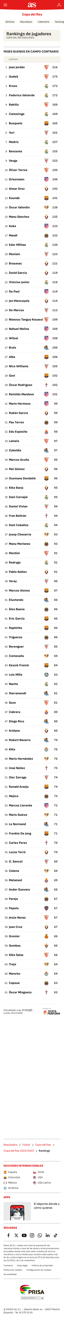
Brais (12, 347)
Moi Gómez (17, 469)
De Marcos (16, 310)
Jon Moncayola (19, 301)
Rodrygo (15, 562)
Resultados (26, 21)
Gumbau (15, 945)
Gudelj (13, 76)
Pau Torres (16, 422)
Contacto (8, 1265)
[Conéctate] (59, 5)
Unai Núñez (17, 768)
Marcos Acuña (19, 460)
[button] (32, 1298)
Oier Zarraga (17, 777)
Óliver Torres (18, 170)
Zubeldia (15, 450)
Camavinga (16, 114)
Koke (12, 226)
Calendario (43, 21)
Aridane (14, 731)
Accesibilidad (10, 1274)
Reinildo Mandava (21, 394)
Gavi (12, 375)
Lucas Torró (17, 852)
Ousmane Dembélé (22, 478)
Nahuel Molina (19, 329)
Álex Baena (17, 609)
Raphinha (15, 628)
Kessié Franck (19, 665)
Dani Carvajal (18, 497)
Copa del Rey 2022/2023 (19, 1151)
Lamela (14, 441)
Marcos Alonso (19, 590)
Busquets (15, 123)
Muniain (14, 254)
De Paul (14, 291)
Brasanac (15, 263)
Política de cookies (13, 1270)
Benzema (15, 151)
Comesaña (16, 656)
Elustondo (16, 600)
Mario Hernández (21, 759)
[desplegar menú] (5, 4)
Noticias (10, 21)
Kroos (13, 86)
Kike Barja (16, 488)
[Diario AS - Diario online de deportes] (32, 5)
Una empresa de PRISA (32, 1289)
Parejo (13, 899)
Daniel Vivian (18, 506)
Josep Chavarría (20, 534)
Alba (12, 357)
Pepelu (14, 908)
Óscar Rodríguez (20, 385)
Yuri (11, 133)
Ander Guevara (19, 889)
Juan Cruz (15, 927)
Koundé (14, 198)
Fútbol (26, 1145)
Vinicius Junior (19, 282)
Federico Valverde (22, 95)
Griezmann (16, 179)
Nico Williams (18, 366)
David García (18, 273)
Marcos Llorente (20, 805)
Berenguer (16, 646)
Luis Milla (15, 674)
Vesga (13, 161)
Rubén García (18, 413)
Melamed (15, 880)
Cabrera (14, 712)
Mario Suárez (18, 815)
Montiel (14, 553)
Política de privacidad (42, 1265)
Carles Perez (18, 843)
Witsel (13, 338)
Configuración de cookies (38, 1270)
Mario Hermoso (20, 404)
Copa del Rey (32, 14)
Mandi (13, 235)
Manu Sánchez (19, 217)
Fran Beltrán (17, 516)
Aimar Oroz (17, 189)
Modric (14, 142)
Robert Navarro (20, 740)
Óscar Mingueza (20, 992)
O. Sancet (16, 861)
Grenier (14, 936)
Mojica (13, 796)
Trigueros (15, 637)
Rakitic (14, 104)
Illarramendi (17, 693)
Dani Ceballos (18, 525)
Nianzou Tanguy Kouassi (26, 319)
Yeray (13, 581)
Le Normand (17, 824)
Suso (12, 703)
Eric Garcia (17, 618)
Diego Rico (16, 721)
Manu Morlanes (19, 544)
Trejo (12, 964)
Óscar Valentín (19, 207)
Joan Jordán (17, 67)
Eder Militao (17, 245)
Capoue (14, 983)
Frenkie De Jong (20, 833)
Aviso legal (22, 1265)
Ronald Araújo (19, 787)
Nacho (13, 684)
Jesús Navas (17, 917)
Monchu (14, 973)
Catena (14, 871)
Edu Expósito (18, 432)
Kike (12, 749)
